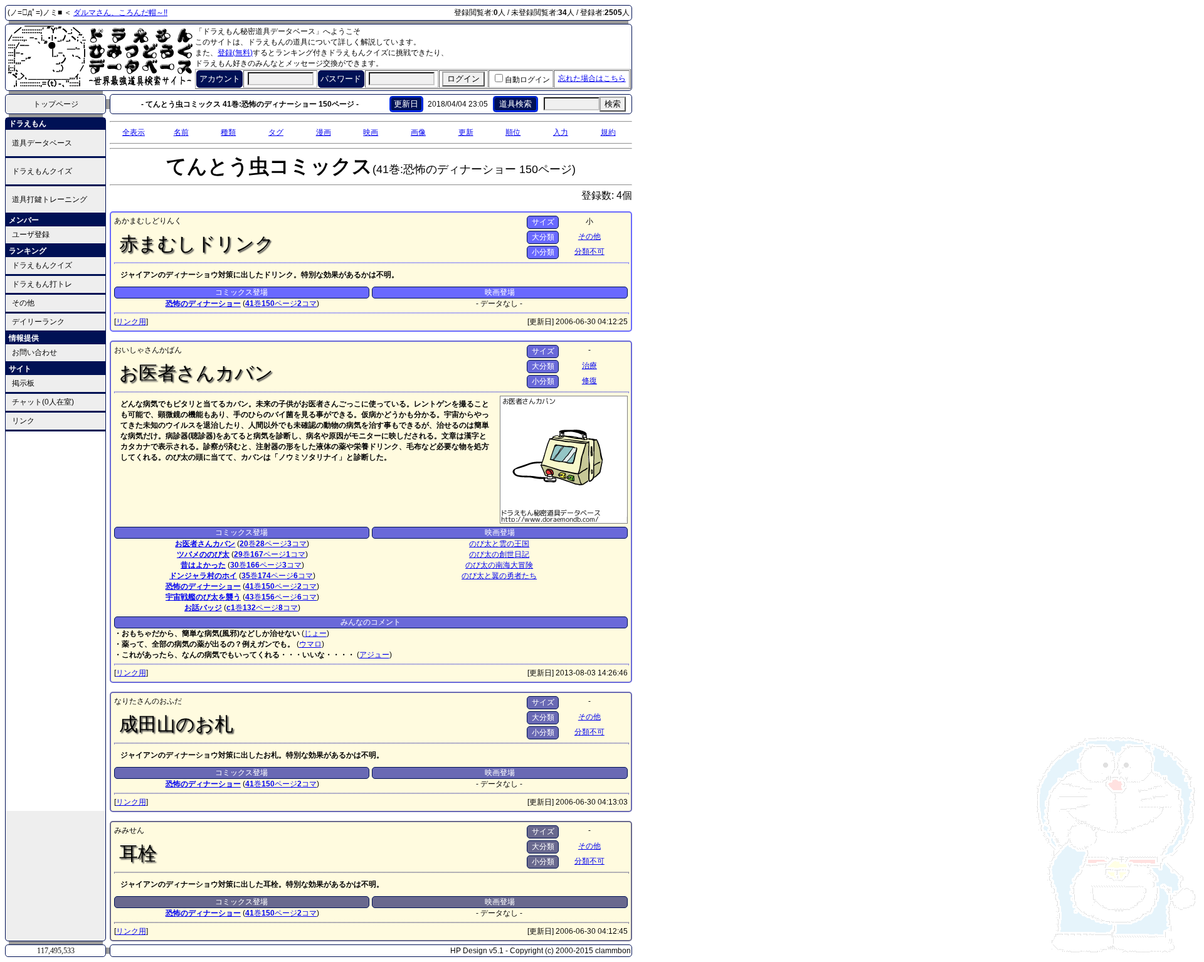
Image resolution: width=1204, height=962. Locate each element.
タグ (275, 132)
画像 (418, 132)
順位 (512, 132)
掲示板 (23, 383)
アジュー (374, 654)
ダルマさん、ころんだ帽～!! (120, 12)
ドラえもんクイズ (42, 171)
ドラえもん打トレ (42, 284)
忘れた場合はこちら (592, 78)
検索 (613, 103)
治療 (589, 365)
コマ (307, 303)
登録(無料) (235, 52)
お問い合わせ (34, 352)
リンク (23, 420)
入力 (560, 132)
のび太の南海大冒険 (499, 565)
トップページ (55, 104)
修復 (589, 380)
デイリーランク (38, 321)
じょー (315, 633)
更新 (465, 132)
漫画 (323, 132)
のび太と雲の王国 (499, 543)
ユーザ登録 (31, 234)
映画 (370, 132)
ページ (279, 303)
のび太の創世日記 (499, 554)
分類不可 (589, 251)
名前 (181, 132)
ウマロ (310, 644)
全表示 (133, 132)
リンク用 (131, 321)
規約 (608, 132)
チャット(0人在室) (43, 402)
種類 (228, 132)
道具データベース (42, 143)
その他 (23, 303)
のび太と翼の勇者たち (499, 575)
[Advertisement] (55, 620)
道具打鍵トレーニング (49, 199)
